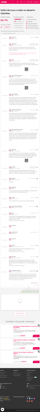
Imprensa (2, 374)
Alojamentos (29, 378)
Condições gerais (19, 410)
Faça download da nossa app (5, 384)
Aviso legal (24, 410)
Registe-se (36, 1)
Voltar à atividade (4, 6)
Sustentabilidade (3, 375)
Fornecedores (29, 372)
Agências (28, 375)
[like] (38, 326)
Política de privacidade (31, 410)
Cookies (37, 410)
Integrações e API (30, 377)
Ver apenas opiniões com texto (9, 33)
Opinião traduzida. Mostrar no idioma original (16, 220)
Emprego (29, 380)
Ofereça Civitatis (3, 377)
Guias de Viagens (16, 375)
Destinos (15, 372)
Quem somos (3, 372)
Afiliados (28, 374)
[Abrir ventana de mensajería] (2, 409)
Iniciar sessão (29, 1)
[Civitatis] (4, 2)
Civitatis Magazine (17, 374)
